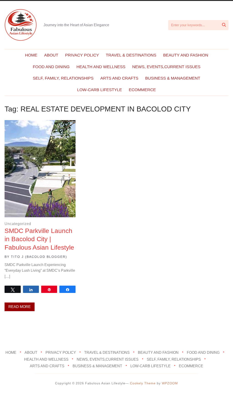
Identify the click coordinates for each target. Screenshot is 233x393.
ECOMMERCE (142, 90)
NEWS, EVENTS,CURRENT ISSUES (166, 67)
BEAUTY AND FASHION (185, 55)
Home (31, 55)
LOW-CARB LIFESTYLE (99, 90)
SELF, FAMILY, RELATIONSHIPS (63, 78)
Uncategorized (18, 224)
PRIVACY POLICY (82, 55)
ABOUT (51, 55)
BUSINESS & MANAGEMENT (172, 78)
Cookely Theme (143, 383)
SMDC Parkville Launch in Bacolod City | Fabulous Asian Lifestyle (39, 239)
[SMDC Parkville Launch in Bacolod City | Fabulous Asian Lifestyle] (40, 123)
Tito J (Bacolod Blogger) (39, 257)
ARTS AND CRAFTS (119, 78)
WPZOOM (170, 383)
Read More (19, 307)
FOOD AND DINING (51, 67)
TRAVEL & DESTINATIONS (131, 55)
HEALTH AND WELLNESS (100, 67)
